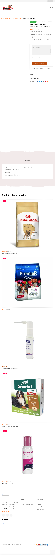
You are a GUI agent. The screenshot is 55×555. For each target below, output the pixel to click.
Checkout (39, 504)
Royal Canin (35, 26)
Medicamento (35, 77)
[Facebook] (48, 1)
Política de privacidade (26, 502)
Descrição (27, 160)
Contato (22, 499)
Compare (48, 68)
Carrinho (39, 502)
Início (2, 18)
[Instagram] (50, 1)
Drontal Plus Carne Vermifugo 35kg (10, 426)
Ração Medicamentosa (18, 18)
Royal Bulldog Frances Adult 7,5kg (9, 253)
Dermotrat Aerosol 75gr (7, 483)
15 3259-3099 (6, 511)
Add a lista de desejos (38, 68)
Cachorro (6, 18)
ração (40, 77)
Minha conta (40, 499)
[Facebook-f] (3, 515)
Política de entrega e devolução (28, 504)
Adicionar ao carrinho (40, 63)
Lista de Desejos (40, 509)
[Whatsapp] (52, 1)
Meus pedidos (40, 506)
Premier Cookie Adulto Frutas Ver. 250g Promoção (13, 311)
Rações (10, 18)
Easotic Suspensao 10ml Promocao (10, 368)
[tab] (27, 160)
